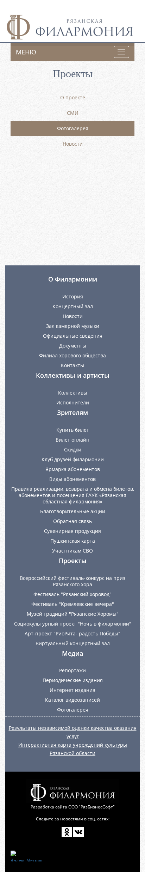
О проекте (72, 97)
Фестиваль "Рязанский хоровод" (72, 594)
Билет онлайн (72, 439)
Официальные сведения (72, 335)
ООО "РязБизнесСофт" (91, 807)
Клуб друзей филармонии (73, 459)
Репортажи (72, 670)
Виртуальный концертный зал (73, 643)
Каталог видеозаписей (72, 699)
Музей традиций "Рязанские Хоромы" (73, 613)
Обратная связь (72, 521)
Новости (73, 143)
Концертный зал (72, 306)
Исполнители (72, 402)
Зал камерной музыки (72, 326)
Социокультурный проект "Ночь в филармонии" (72, 623)
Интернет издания (72, 690)
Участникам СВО (72, 550)
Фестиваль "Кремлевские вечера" (72, 604)
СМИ (72, 113)
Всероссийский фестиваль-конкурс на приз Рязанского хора (72, 581)
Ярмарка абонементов (72, 469)
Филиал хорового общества (72, 355)
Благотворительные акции (72, 511)
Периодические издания (73, 680)
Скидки (72, 449)
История (72, 296)
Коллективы (72, 392)
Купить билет (72, 430)
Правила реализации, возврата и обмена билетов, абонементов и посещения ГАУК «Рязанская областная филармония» (72, 495)
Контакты (72, 365)
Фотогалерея (72, 128)
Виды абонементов (72, 479)
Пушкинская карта (72, 540)
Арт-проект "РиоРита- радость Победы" (72, 633)
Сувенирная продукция (72, 531)
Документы (72, 345)
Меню (26, 52)
